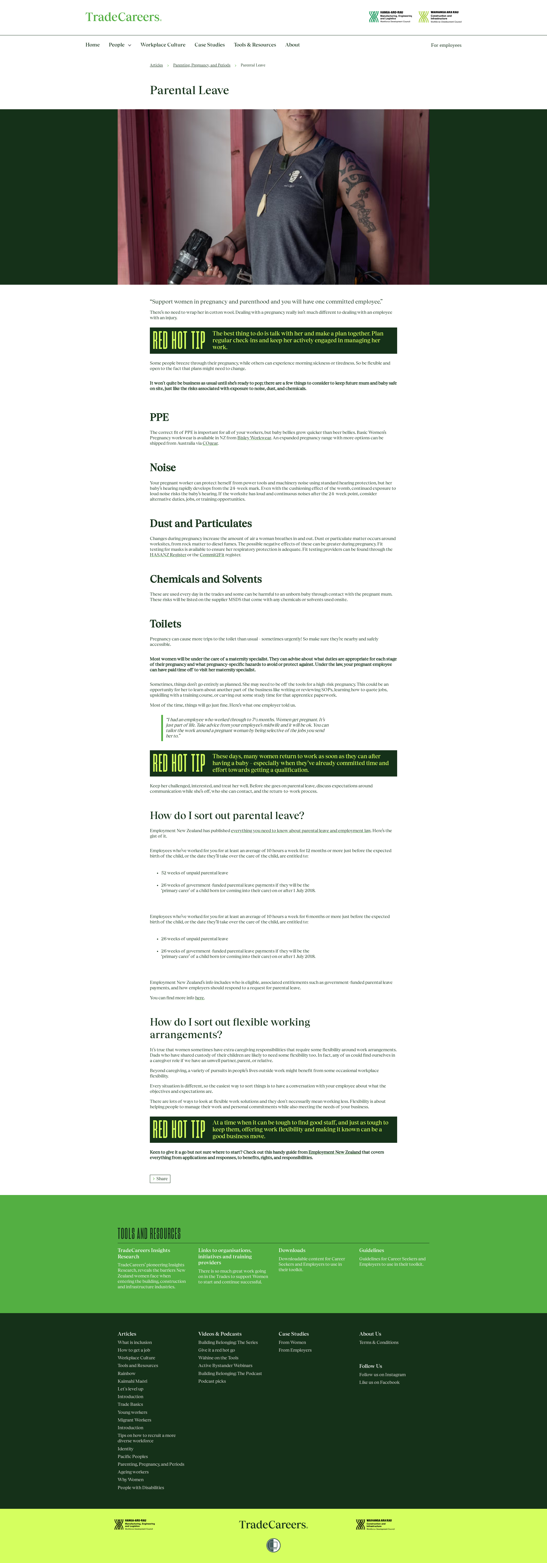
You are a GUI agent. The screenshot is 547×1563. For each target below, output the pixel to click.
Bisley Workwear (254, 438)
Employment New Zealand (335, 1152)
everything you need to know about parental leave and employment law (301, 830)
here (199, 998)
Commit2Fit (212, 555)
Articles (156, 65)
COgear (210, 443)
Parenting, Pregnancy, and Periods (201, 65)
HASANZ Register (168, 555)
